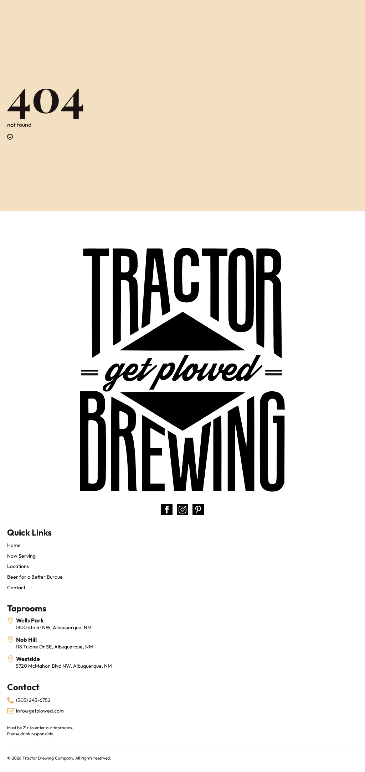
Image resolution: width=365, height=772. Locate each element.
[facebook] (167, 509)
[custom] (198, 509)
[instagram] (182, 509)
